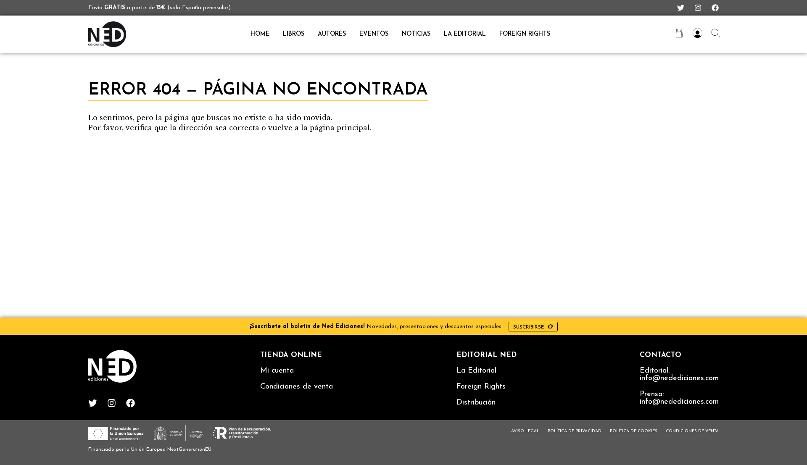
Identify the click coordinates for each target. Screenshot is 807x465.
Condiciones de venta (296, 387)
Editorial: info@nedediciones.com (679, 374)
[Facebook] (715, 7)
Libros (293, 34)
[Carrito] (679, 33)
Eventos (373, 34)
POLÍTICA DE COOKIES (633, 431)
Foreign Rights (524, 34)
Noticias (416, 34)
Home (260, 34)
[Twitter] (680, 7)
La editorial (465, 34)
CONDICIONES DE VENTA (692, 431)
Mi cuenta (277, 371)
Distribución (476, 403)
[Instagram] (698, 7)
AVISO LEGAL (525, 431)
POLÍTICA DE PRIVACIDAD (574, 431)
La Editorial (476, 371)
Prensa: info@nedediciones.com (679, 398)
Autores (332, 34)
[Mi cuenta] (697, 33)
